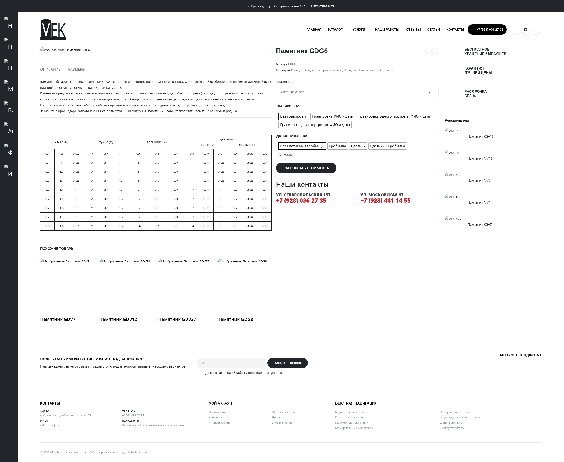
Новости (278, 417)
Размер (282, 81)
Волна (295, 70)
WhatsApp (536, 29)
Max (526, 29)
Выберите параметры (87, 266)
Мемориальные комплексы (354, 428)
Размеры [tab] (76, 69)
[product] (67, 286)
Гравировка (287, 106)
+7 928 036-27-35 (133, 415)
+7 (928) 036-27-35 (490, 29)
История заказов (283, 412)
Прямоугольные (368, 70)
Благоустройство (452, 428)
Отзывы (413, 29)
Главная (314, 29)
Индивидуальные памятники (460, 417)
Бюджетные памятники (351, 412)
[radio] (294, 116)
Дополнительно (291, 136)
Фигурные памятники (455, 412)
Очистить (286, 154)
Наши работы (387, 29)
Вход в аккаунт (282, 423)
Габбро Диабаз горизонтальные (321, 70)
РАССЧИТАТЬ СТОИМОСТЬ (306, 168)
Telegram (515, 29)
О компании (217, 412)
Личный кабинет (220, 423)
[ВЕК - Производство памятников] (53, 29)
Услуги (359, 29)
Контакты (455, 29)
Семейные (387, 70)
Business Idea (139, 452)
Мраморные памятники (351, 423)
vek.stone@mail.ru (52, 425)
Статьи (433, 29)
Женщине (350, 70)
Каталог (335, 29)
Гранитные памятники (350, 417)
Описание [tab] (50, 69)
